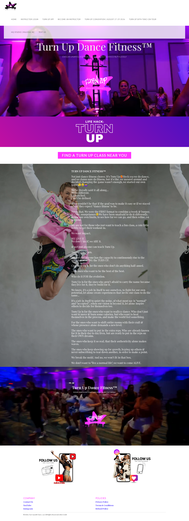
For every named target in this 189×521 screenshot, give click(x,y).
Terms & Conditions (105, 505)
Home (14, 19)
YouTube (27, 505)
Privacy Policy (102, 502)
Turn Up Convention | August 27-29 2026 (105, 19)
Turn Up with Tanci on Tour (142, 19)
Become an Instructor (69, 19)
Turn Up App (48, 19)
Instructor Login (29, 19)
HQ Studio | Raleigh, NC (23, 32)
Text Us (42, 32)
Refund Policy (102, 509)
